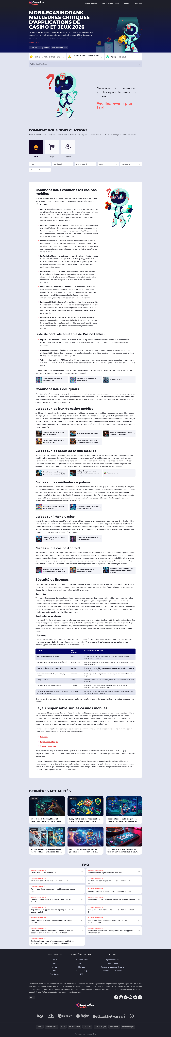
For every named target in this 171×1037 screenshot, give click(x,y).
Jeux (54, 963)
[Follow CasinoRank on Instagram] (121, 997)
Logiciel (54, 967)
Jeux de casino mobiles (110, 3)
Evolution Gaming (81, 960)
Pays (54, 970)
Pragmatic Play (81, 970)
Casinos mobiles (91, 3)
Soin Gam (44, 737)
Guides (126, 3)
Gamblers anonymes (48, 746)
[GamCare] (65, 1016)
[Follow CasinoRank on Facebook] (116, 997)
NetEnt (81, 963)
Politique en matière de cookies (85, 1034)
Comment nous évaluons (112, 970)
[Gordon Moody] (82, 1016)
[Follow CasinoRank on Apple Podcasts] (140, 997)
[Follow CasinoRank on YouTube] (130, 997)
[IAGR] (40, 1016)
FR (31, 997)
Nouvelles (138, 3)
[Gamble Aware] (109, 1016)
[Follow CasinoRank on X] (126, 997)
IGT (81, 974)
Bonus (54, 960)
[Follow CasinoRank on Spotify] (135, 997)
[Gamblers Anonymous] (51, 1016)
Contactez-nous (113, 963)
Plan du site (54, 974)
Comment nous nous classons (112, 967)
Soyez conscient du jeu (49, 742)
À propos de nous (112, 960)
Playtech (81, 967)
